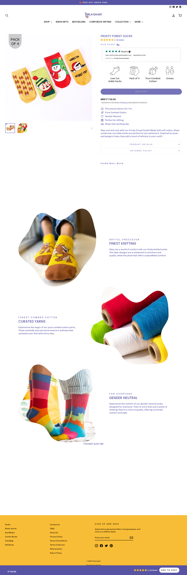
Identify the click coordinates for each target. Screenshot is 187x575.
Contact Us (55, 524)
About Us (54, 532)
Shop (47, 21)
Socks (7, 524)
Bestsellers (78, 21)
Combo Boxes (11, 537)
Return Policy (56, 553)
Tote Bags (9, 541)
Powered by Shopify (93, 565)
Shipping (123, 103)
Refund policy (56, 549)
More (138, 21)
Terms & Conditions (58, 541)
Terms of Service (57, 545)
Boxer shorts (11, 528)
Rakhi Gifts (62, 21)
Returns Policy (141, 151)
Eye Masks (10, 532)
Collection (122, 21)
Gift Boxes (9, 545)
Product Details (141, 144)
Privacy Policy (56, 537)
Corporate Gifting (100, 21)
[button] (141, 54)
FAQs (52, 528)
